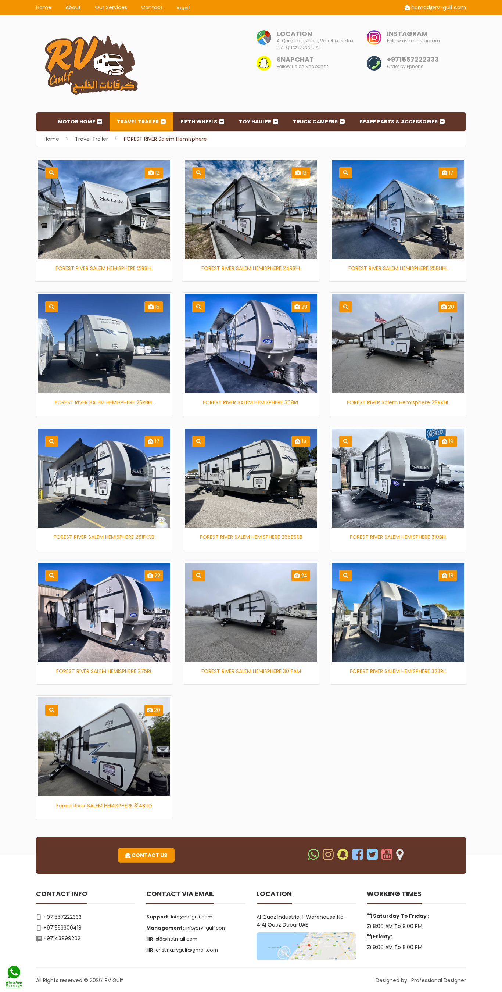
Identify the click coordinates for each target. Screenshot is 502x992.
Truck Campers (315, 121)
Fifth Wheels (198, 121)
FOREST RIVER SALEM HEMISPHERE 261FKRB (104, 537)
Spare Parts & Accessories (398, 121)
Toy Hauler (255, 121)
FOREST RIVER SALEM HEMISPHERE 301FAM (251, 671)
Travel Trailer (138, 121)
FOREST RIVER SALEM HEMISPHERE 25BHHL (398, 268)
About (73, 7)
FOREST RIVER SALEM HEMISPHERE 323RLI (398, 671)
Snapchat (295, 59)
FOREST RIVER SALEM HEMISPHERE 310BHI (398, 537)
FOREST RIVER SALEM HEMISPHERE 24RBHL (251, 268)
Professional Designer (438, 980)
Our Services (111, 7)
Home (43, 7)
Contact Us (148, 855)
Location (294, 33)
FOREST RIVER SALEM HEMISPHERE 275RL (104, 671)
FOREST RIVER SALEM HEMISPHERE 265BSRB (251, 537)
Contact (152, 7)
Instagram (407, 33)
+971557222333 (413, 59)
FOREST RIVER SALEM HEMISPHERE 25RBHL (104, 402)
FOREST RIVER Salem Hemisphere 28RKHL (398, 402)
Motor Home (76, 121)
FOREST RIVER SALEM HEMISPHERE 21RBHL (104, 268)
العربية (183, 8)
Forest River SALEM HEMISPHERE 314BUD (104, 805)
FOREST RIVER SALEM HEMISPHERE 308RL (251, 402)
